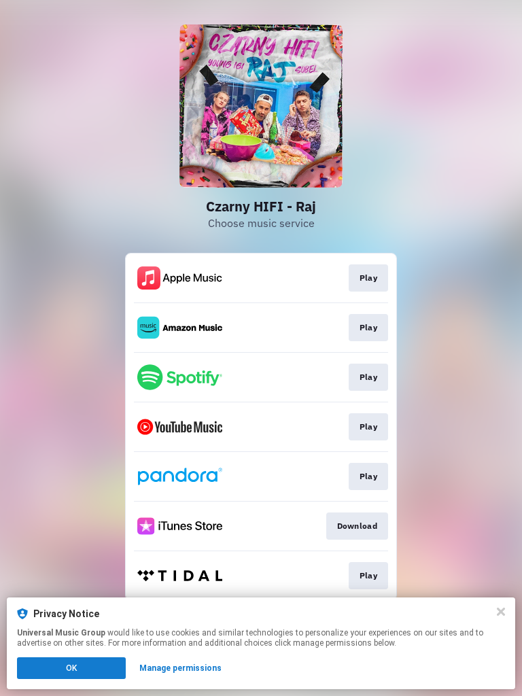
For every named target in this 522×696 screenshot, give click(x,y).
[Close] (501, 612)
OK (71, 668)
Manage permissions (180, 668)
